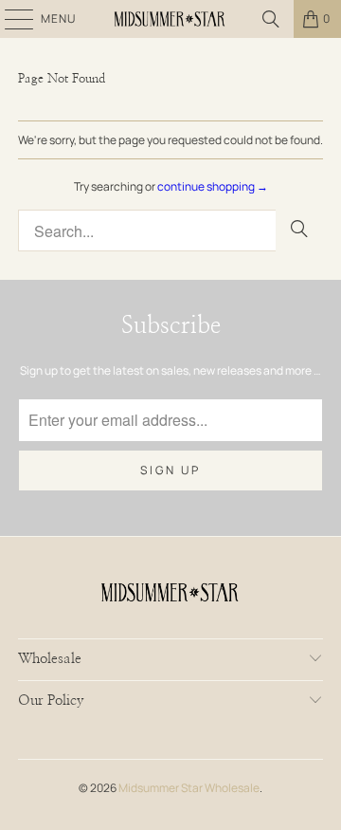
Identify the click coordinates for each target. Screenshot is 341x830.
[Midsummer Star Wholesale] (170, 19)
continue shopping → (212, 186)
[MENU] (9, 19)
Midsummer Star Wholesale (189, 788)
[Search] (271, 19)
